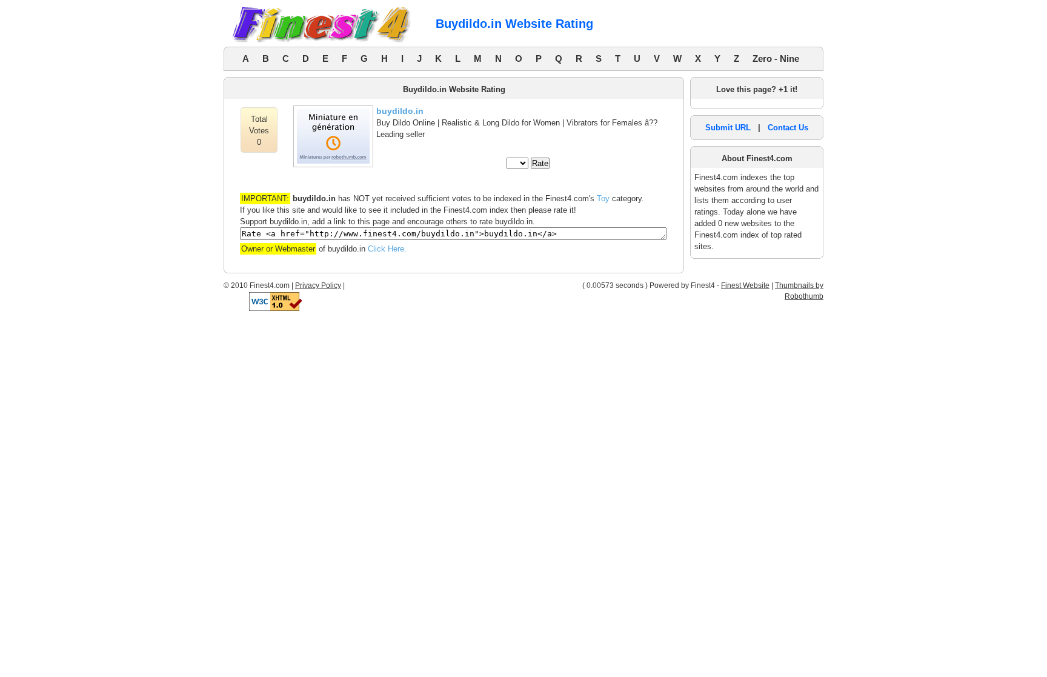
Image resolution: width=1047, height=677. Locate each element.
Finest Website (745, 285)
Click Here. (387, 248)
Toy (603, 198)
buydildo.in (400, 111)
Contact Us (788, 127)
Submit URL (728, 127)
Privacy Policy (318, 285)
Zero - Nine (776, 58)
